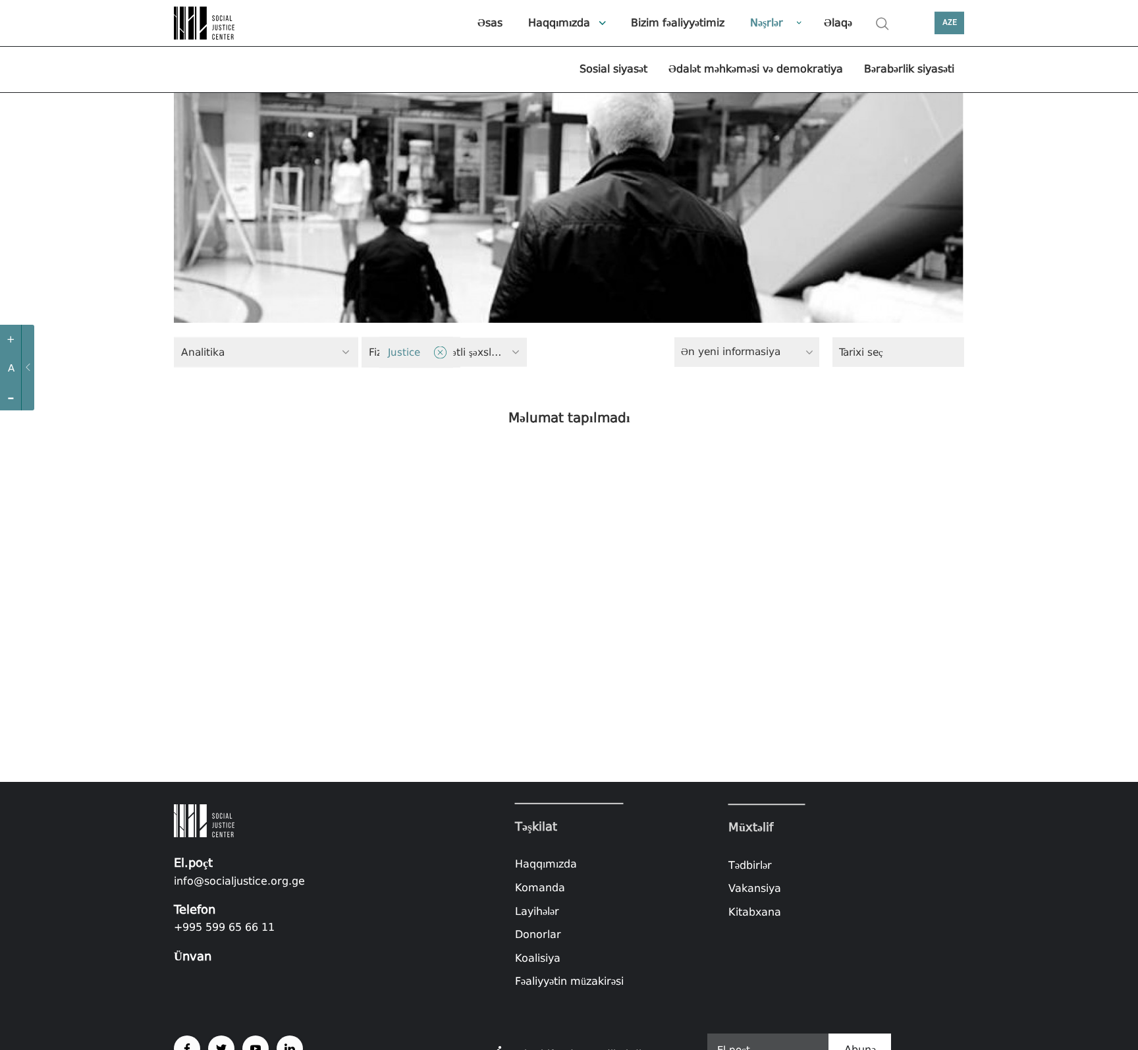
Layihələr (537, 910)
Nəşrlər (766, 22)
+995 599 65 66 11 (224, 927)
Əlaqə (838, 22)
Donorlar (538, 934)
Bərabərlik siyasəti (909, 69)
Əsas (489, 22)
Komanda (540, 887)
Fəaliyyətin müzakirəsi (569, 981)
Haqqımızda (559, 22)
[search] (882, 24)
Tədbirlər (750, 865)
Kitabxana (754, 912)
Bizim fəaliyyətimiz (677, 22)
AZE (949, 22)
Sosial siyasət (613, 69)
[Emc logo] (220, 23)
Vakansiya (754, 888)
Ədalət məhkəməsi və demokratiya (755, 69)
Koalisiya (537, 958)
